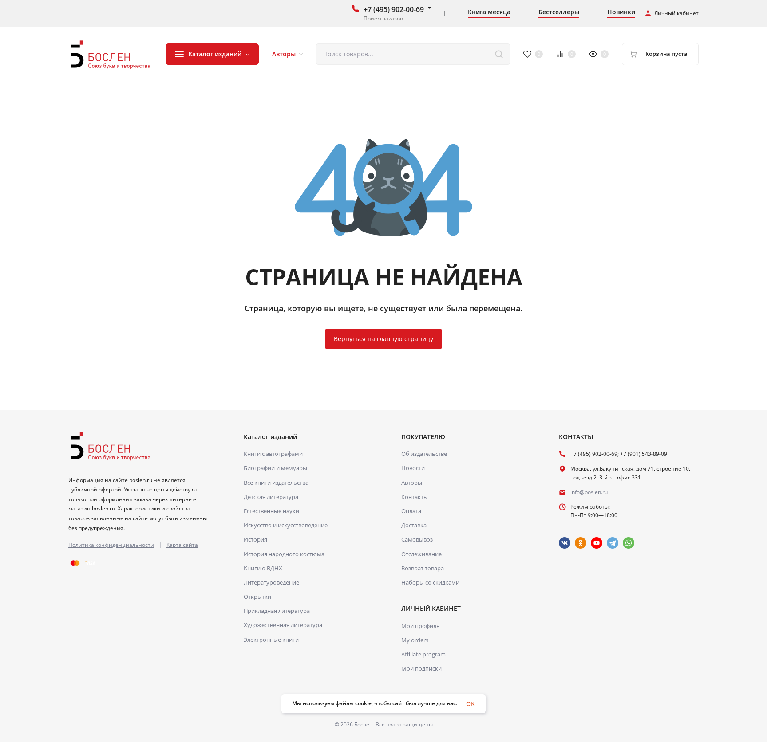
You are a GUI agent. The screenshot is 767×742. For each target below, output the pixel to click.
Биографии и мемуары (275, 468)
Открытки (257, 597)
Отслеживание (421, 554)
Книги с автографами (273, 454)
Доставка (414, 525)
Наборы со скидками (430, 582)
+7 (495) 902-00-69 (394, 9)
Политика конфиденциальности (111, 545)
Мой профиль (420, 626)
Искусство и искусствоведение (286, 525)
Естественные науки (271, 511)
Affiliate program (423, 654)
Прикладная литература (277, 611)
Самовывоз (417, 539)
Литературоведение (271, 582)
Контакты (414, 497)
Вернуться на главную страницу (383, 338)
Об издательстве (424, 454)
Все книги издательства (276, 483)
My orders (414, 640)
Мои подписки (421, 668)
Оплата (411, 511)
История (255, 539)
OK (470, 703)
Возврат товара (422, 568)
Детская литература (271, 497)
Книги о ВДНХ (263, 568)
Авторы (411, 483)
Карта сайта (182, 545)
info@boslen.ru (589, 492)
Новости (413, 468)
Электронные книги (271, 640)
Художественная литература (283, 625)
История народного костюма (284, 554)
